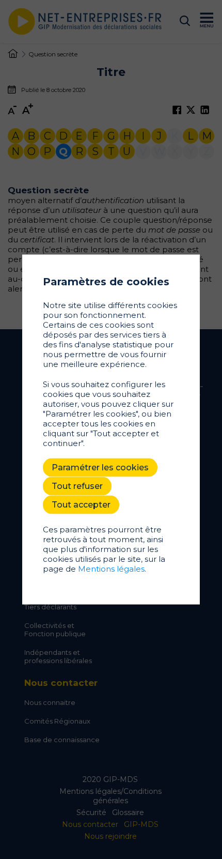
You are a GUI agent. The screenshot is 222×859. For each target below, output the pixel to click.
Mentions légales (111, 569)
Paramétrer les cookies (100, 467)
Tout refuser (77, 486)
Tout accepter (81, 505)
